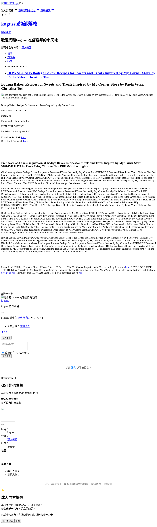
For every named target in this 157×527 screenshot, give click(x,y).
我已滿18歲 (7, 521)
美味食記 (25, 326)
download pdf (8, 272)
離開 (18, 521)
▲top (4, 331)
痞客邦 (21, 317)
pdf (80, 272)
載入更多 (6, 338)
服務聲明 (108, 484)
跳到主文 (6, 32)
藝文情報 (26, 47)
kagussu (5, 300)
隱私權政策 (96, 484)
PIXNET (55, 484)
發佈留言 (6, 356)
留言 (28, 317)
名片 (9, 61)
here (127, 267)
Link (23, 137)
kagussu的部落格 (19, 24)
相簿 (9, 53)
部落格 (11, 57)
